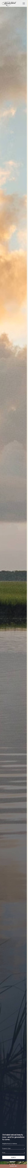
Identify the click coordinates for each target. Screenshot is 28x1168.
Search (13, 1157)
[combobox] (13, 1148)
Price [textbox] (3, 1152)
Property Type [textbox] (6, 1148)
